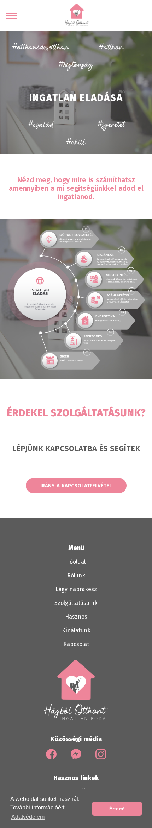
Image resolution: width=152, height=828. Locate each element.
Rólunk (76, 575)
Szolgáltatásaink (76, 603)
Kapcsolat (76, 644)
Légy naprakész (76, 589)
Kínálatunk (76, 630)
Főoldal (76, 561)
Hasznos (76, 616)
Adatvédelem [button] (28, 817)
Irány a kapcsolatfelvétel (76, 485)
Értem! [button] (117, 808)
